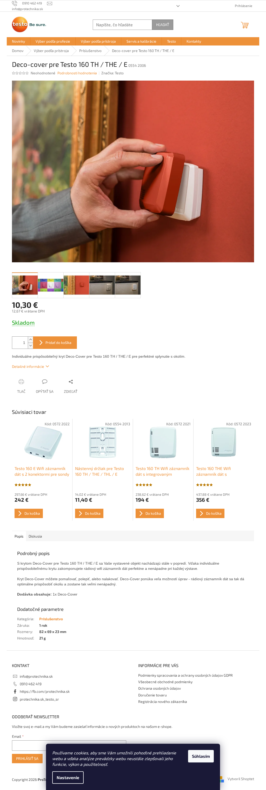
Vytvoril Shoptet (241, 779)
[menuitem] (18, 41)
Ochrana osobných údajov (159, 688)
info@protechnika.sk (36, 676)
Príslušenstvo (51, 619)
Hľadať (162, 24)
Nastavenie (68, 777)
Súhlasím (201, 756)
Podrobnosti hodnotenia (77, 73)
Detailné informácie (28, 366)
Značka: (112, 73)
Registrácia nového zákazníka (162, 701)
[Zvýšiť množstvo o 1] (30, 340)
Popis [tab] (19, 536)
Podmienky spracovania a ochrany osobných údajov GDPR (185, 675)
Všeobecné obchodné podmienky (165, 682)
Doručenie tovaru (152, 695)
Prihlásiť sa (27, 758)
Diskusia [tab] (35, 536)
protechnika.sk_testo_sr (39, 699)
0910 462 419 (31, 684)
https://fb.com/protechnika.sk (45, 691)
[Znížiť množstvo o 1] (30, 346)
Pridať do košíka (58, 342)
